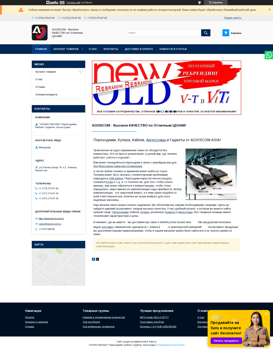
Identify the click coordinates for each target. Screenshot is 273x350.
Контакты (111, 49)
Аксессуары (156, 140)
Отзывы (40, 86)
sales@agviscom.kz (50, 224)
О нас (93, 49)
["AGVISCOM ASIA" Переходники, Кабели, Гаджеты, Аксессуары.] (40, 39)
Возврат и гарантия (36, 322)
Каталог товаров (66, 49)
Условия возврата (46, 94)
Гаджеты (170, 212)
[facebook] (93, 259)
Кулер (109, 181)
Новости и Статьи (173, 49)
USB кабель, (116, 178)
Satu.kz (153, 341)
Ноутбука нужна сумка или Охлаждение (117, 166)
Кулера (144, 212)
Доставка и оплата (139, 49)
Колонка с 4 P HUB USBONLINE (158, 326)
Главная (41, 49)
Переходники (120, 212)
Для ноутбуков (91, 322)
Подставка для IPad (152, 322)
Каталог (30, 317)
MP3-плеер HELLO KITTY (154, 317)
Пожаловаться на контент (171, 345)
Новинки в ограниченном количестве (104, 317)
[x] (97, 259)
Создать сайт (73, 2)
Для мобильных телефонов (99, 326)
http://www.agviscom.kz (51, 218)
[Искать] (205, 32)
